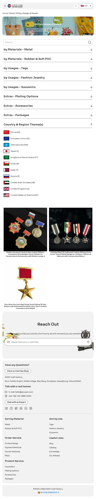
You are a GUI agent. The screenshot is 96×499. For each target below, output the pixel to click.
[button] (85, 6)
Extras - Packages (16, 115)
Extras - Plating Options (21, 96)
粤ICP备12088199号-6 (49, 492)
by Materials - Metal (18, 49)
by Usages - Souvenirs (20, 87)
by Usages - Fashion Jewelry (24, 77)
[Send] (88, 342)
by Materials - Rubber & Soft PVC (27, 59)
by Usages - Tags (16, 68)
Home (5, 13)
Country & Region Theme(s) (23, 124)
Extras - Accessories (18, 105)
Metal (11, 13)
